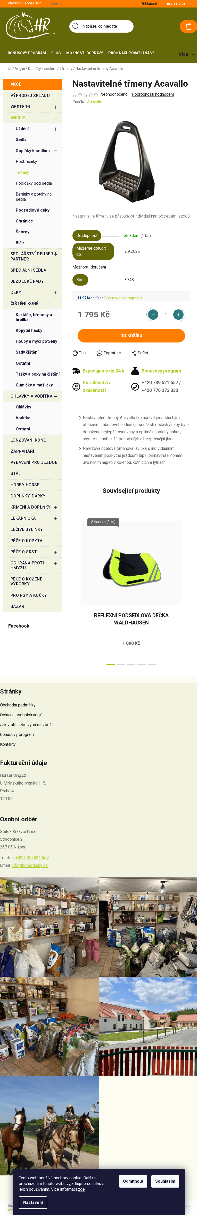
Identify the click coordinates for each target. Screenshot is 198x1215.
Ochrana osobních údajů (21, 714)
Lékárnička (23, 518)
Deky (16, 292)
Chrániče (24, 221)
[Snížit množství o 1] (153, 314)
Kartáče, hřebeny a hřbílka (34, 317)
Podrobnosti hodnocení (153, 94)
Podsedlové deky (33, 210)
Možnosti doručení (89, 267)
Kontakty (8, 744)
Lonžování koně (28, 440)
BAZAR (17, 606)
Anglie (18, 117)
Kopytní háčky (29, 330)
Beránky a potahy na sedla (34, 197)
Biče (20, 242)
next (186, 591)
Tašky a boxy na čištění (38, 374)
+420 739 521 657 (32, 857)
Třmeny (22, 172)
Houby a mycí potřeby (36, 341)
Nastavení (33, 1202)
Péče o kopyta (27, 540)
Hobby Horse (25, 484)
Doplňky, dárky (28, 496)
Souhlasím (165, 1181)
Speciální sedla (28, 270)
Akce (16, 84)
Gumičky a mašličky (34, 385)
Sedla (21, 139)
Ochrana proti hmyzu (27, 565)
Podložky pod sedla (34, 183)
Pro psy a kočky (29, 595)
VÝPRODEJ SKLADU (30, 95)
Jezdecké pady (27, 281)
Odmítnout (133, 1181)
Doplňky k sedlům (33, 150)
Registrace (176, 3)
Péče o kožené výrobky (27, 581)
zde (81, 1189)
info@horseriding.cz (30, 865)
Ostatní (23, 363)
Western (20, 106)
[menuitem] (26, 53)
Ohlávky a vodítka (32, 396)
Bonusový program (17, 734)
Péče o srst (24, 551)
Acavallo (94, 101)
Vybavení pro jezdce (34, 462)
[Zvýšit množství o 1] (178, 314)
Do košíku (131, 335)
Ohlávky (23, 407)
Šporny (22, 231)
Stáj (16, 473)
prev (76, 591)
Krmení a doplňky (31, 507)
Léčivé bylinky (27, 529)
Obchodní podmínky (24, 3)
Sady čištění (27, 352)
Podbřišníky (26, 161)
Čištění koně (25, 303)
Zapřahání (22, 451)
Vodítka (23, 417)
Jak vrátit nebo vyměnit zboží (26, 724)
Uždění (22, 128)
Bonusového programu (123, 298)
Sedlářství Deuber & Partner (34, 256)
